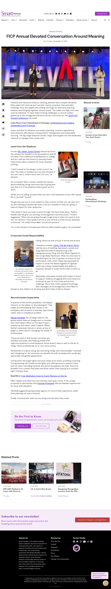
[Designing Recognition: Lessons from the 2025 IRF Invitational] (68, 473)
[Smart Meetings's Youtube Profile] (65, 14)
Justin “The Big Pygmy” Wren (66, 245)
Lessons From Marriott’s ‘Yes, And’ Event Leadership (96, 137)
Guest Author (35, 496)
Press (53, 553)
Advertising (55, 550)
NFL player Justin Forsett (29, 151)
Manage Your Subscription (60, 559)
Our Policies (55, 556)
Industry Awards (81, 20)
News (13, 20)
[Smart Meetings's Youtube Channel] (84, 541)
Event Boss (50, 20)
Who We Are (55, 541)
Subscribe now (23, 426)
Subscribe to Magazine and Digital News (92, 520)
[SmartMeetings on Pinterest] (3, 116)
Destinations (23, 20)
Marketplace (70, 20)
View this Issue (41, 426)
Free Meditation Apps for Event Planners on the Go (44, 376)
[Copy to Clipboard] (3, 128)
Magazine (4, 20)
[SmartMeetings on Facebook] (3, 104)
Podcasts (59, 20)
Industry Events (55, 31)
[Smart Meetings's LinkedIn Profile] (56, 13)
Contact (53, 544)
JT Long (49, 41)
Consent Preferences (55, 586)
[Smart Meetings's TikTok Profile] (68, 13)
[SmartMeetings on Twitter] (3, 110)
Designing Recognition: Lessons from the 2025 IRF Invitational (68, 491)
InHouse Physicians (45, 383)
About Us (94, 20)
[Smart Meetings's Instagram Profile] (62, 13)
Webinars (41, 20)
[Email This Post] (3, 122)
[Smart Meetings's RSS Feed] (70, 13)
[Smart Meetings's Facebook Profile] (59, 13)
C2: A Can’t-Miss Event (41, 489)
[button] (105, 583)
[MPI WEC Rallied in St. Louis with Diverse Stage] (13, 473)
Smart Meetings (11, 14)
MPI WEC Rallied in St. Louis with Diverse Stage (13, 491)
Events (32, 20)
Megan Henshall (18, 317)
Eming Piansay (63, 496)
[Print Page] (3, 135)
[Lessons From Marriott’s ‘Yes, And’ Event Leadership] (97, 118)
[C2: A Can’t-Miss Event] (41, 473)
